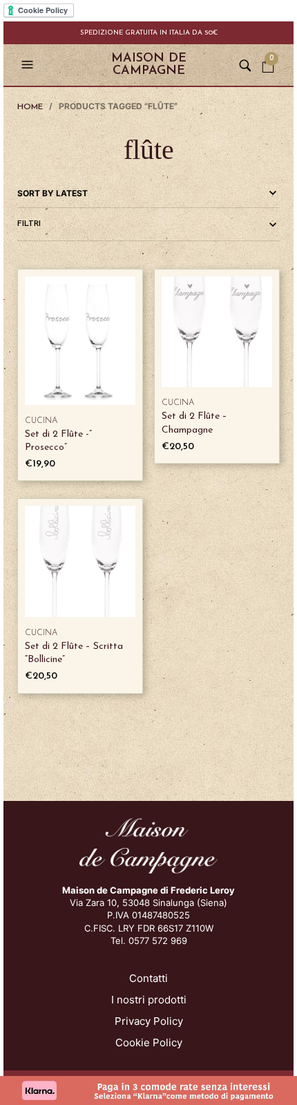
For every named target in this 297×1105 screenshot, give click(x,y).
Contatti (148, 978)
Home (30, 107)
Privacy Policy (149, 1021)
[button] (29, 65)
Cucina (41, 421)
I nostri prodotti (148, 999)
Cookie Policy (148, 1042)
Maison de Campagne (148, 65)
